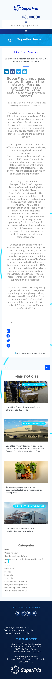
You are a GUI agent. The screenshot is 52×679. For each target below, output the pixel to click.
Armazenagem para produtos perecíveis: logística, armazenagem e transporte (24, 490)
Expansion (33, 52)
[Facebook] (24, 17)
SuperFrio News (29, 39)
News (23, 52)
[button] (26, 31)
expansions (9, 578)
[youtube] (38, 17)
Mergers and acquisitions (16, 584)
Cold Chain (9, 568)
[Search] (47, 367)
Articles (7, 565)
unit (45, 353)
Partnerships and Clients (15, 587)
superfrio (38, 353)
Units (6, 562)
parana (30, 353)
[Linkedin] (33, 17)
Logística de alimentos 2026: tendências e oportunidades (20, 530)
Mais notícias (26, 376)
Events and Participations (16, 581)
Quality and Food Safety (15, 556)
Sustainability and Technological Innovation (24, 559)
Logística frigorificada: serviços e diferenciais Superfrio (23, 408)
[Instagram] (29, 17)
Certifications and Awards (16, 591)
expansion (21, 353)
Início (16, 52)
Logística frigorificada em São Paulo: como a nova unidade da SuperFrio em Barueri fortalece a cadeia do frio (25, 449)
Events (7, 572)
